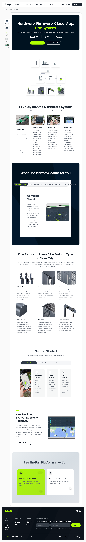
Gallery (7, 523)
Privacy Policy (40, 529)
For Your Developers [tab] (62, 363)
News (7, 527)
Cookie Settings (76, 537)
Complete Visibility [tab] (20, 184)
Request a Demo (37, 43)
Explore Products (53, 43)
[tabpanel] (45, 212)
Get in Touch (77, 4)
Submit (76, 525)
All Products (17, 521)
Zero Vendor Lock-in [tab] (36, 184)
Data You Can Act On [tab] (70, 184)
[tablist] (45, 184)
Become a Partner (65, 4)
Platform (17, 525)
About (49, 4)
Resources (39, 4)
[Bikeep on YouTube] (80, 511)
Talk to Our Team (24, 443)
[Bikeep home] (7, 4)
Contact (28, 525)
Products (10, 9)
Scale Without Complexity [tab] (52, 184)
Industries (28, 4)
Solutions (17, 4)
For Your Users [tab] (29, 363)
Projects (7, 525)
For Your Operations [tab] (46, 363)
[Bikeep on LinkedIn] (77, 511)
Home (5, 9)
